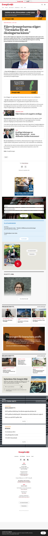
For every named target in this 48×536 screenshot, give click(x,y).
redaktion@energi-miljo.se (24, 496)
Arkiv (25, 7)
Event (22, 7)
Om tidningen (22, 456)
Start (3, 7)
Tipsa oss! (28, 456)
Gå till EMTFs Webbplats (41, 401)
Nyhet (6, 157)
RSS (27, 459)
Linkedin (24, 459)
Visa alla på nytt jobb (24, 298)
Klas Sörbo (24, 493)
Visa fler (24, 421)
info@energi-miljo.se (24, 474)
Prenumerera (32, 254)
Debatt (6, 7)
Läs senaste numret (32, 250)
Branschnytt (11, 7)
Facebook (20, 459)
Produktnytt (17, 7)
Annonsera (16, 456)
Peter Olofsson (24, 489)
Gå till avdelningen (41, 306)
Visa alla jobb (24, 238)
